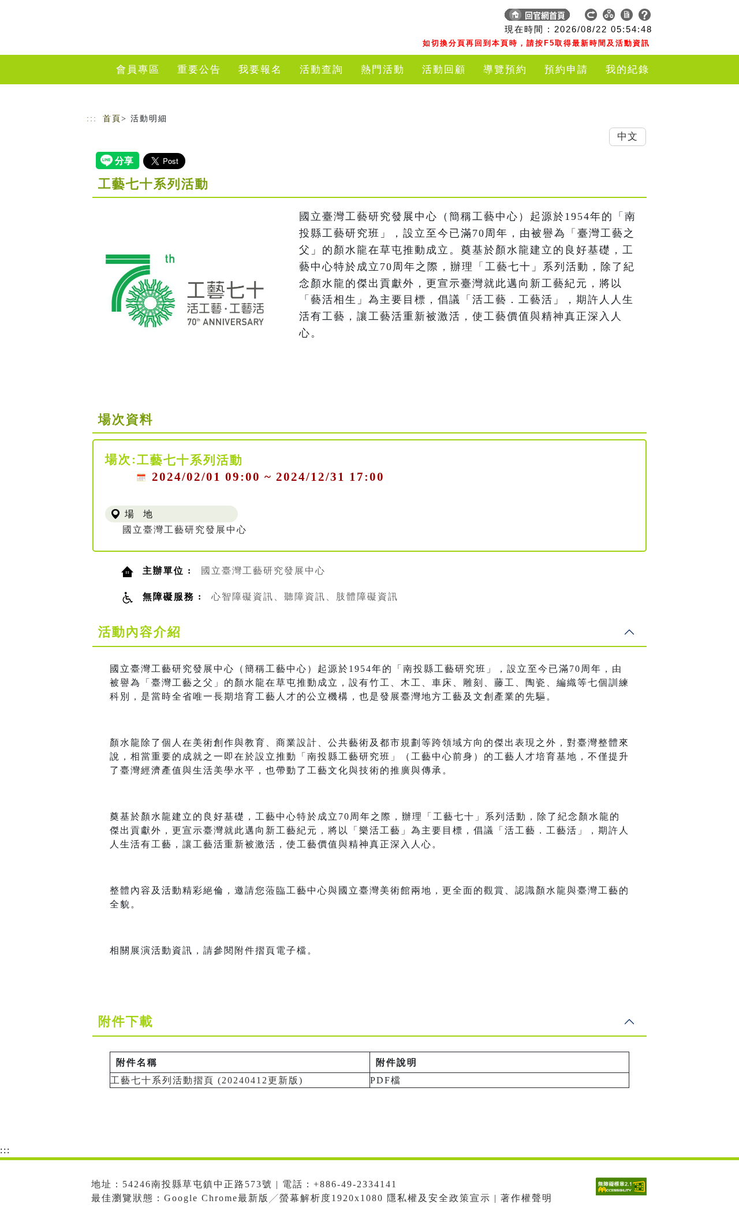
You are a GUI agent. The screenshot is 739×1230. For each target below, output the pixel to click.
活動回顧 (444, 69)
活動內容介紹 (139, 632)
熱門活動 (383, 69)
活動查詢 (322, 69)
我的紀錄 (628, 69)
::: (92, 118)
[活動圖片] (184, 290)
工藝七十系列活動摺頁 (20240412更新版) (206, 1080)
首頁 (112, 118)
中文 (627, 136)
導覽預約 (505, 69)
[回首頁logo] (167, 17)
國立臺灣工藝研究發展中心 (184, 529)
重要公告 (199, 69)
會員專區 (138, 69)
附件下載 (126, 1021)
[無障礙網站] (624, 1195)
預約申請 (566, 69)
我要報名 (260, 69)
